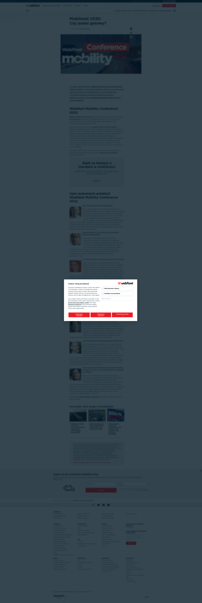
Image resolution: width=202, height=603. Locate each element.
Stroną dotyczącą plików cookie (78, 302)
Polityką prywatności (75, 304)
